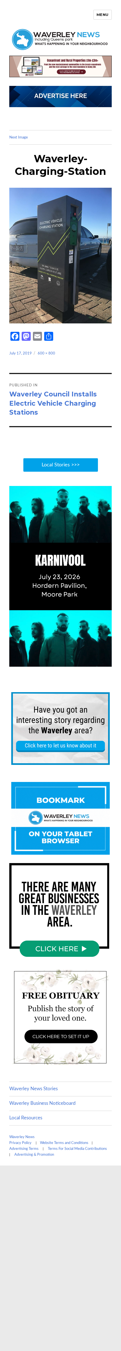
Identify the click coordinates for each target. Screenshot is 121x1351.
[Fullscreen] (106, 662)
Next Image (18, 137)
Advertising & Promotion (34, 1155)
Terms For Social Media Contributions (77, 1149)
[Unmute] (83, 662)
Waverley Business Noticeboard (42, 1103)
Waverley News (22, 1137)
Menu (103, 14)
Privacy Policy (20, 1143)
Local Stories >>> (61, 464)
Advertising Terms (24, 1149)
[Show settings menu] (94, 662)
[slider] (54, 662)
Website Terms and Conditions (64, 1143)
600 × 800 (46, 353)
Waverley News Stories (33, 1088)
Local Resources (25, 1117)
